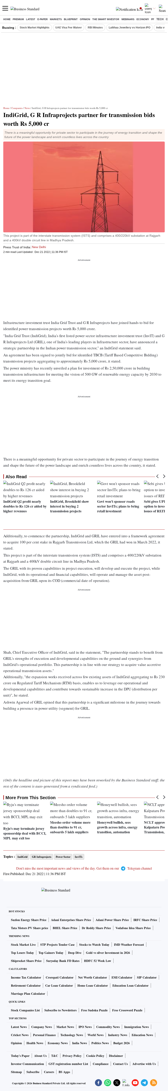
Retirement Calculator (26, 985)
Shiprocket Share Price (26, 960)
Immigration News (136, 1026)
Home (6, 19)
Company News (41, 1026)
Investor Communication (27, 1063)
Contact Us (120, 1063)
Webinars (127, 19)
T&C (54, 1055)
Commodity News (108, 1026)
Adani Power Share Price (112, 920)
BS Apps (64, 1072)
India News (79, 1043)
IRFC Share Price (145, 920)
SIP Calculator (147, 977)
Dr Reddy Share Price (96, 928)
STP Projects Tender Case (57, 944)
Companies (17, 108)
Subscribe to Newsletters (60, 1010)
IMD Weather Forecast (129, 944)
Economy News (58, 1043)
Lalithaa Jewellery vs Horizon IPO (129, 27)
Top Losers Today (22, 952)
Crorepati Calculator (60, 977)
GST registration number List (68, 1063)
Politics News (100, 1043)
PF (152, 19)
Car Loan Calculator (59, 985)
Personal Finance (44, 1035)
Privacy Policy (72, 1055)
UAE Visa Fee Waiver (68, 27)
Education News (142, 1035)
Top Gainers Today (50, 952)
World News (95, 1035)
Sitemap (16, 1072)
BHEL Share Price (65, 928)
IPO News (85, 1026)
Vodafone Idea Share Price (133, 928)
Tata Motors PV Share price (29, 928)
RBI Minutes (95, 27)
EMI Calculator (122, 977)
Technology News (71, 1035)
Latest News (19, 1026)
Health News (34, 1043)
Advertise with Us (144, 1063)
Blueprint (71, 19)
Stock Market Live (23, 944)
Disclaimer (116, 1055)
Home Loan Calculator (92, 985)
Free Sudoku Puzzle (94, 1010)
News (27, 108)
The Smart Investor (105, 19)
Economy (142, 19)
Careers (49, 1072)
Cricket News (19, 1035)
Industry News (117, 1035)
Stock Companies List (25, 1010)
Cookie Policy (95, 1055)
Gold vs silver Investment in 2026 (108, 952)
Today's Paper (20, 1055)
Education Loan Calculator (130, 985)
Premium (18, 19)
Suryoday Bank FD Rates (62, 960)
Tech (160, 19)
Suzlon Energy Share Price (28, 920)
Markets (56, 19)
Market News (65, 1026)
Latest (30, 19)
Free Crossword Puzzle (127, 1010)
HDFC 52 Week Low (97, 960)
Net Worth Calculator (92, 977)
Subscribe (32, 1072)
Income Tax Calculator (26, 977)
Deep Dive (74, 952)
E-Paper (42, 19)
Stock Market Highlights (34, 27)
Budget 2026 (121, 1043)
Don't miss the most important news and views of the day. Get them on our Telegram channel (84, 868)
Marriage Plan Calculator (28, 993)
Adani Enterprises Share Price (71, 920)
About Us (40, 1055)
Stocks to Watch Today (94, 944)
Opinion (85, 19)
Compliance (100, 1063)
